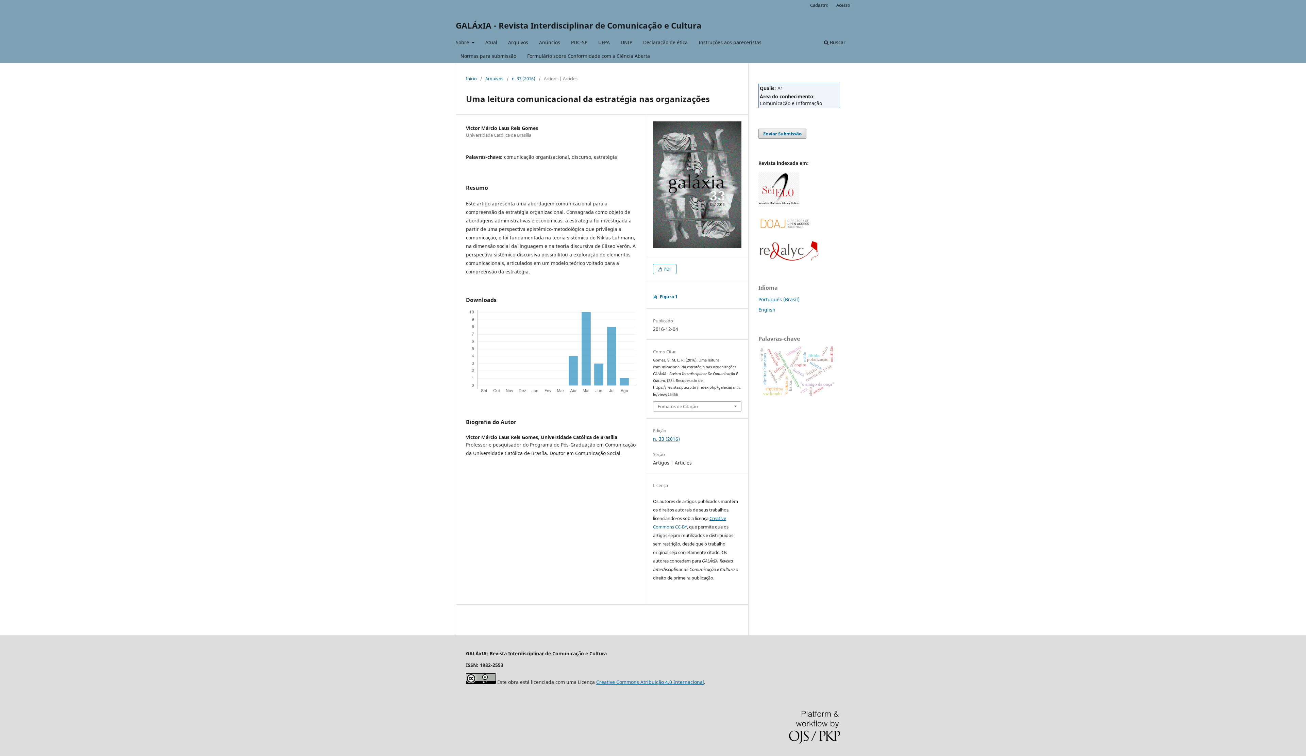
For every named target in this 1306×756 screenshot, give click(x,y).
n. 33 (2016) (523, 78)
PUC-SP (579, 42)
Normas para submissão (488, 56)
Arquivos (518, 42)
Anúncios (549, 42)
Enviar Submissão (782, 134)
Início (471, 78)
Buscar (836, 42)
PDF (667, 269)
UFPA (604, 42)
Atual (491, 42)
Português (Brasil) (779, 299)
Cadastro (819, 5)
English (766, 309)
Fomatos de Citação (678, 406)
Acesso (843, 5)
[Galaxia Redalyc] (789, 259)
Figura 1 (668, 296)
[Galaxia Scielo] (778, 205)
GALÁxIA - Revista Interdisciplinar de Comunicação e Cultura (579, 25)
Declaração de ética (665, 42)
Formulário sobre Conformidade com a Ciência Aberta (588, 56)
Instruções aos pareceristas (730, 42)
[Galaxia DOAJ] (783, 236)
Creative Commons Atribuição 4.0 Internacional (650, 682)
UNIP (626, 42)
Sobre (463, 42)
